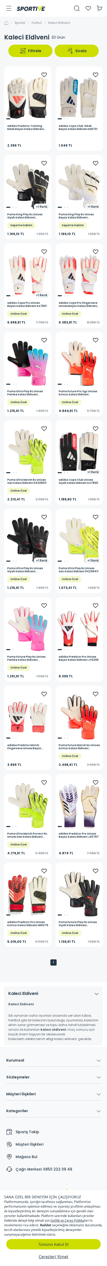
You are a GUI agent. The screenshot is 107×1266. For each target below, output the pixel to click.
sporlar (20, 23)
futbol (37, 23)
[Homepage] (31, 8)
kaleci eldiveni (59, 23)
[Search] (77, 8)
